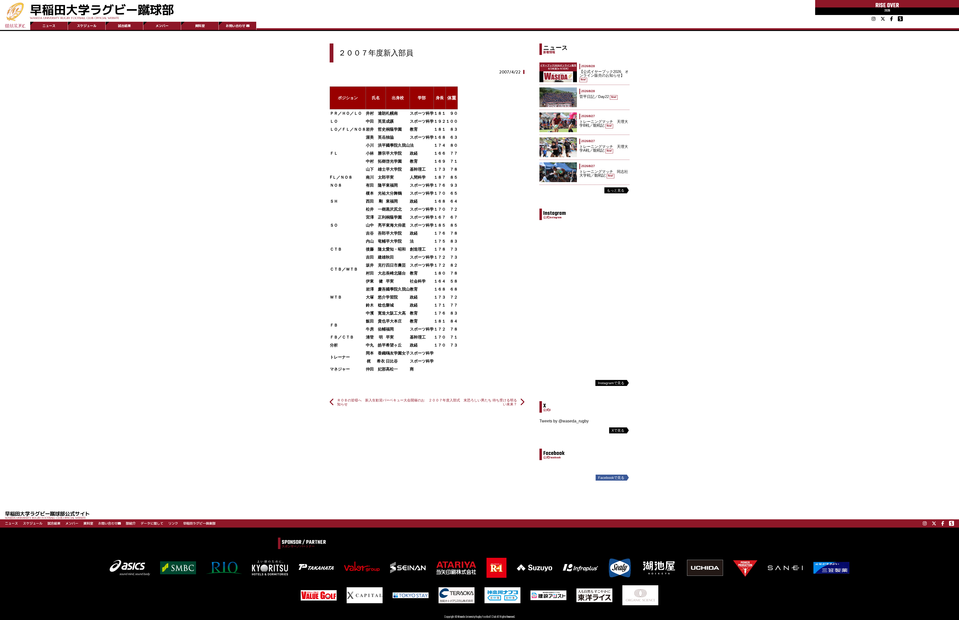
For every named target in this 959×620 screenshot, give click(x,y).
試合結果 (124, 25)
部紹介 (131, 523)
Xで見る (618, 430)
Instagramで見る (611, 383)
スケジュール (86, 25)
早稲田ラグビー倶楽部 (199, 523)
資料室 (200, 25)
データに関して (152, 523)
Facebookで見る (611, 478)
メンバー (162, 25)
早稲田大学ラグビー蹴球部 (102, 10)
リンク (173, 523)
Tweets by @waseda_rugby (564, 421)
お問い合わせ (235, 25)
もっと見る (615, 190)
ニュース (48, 25)
